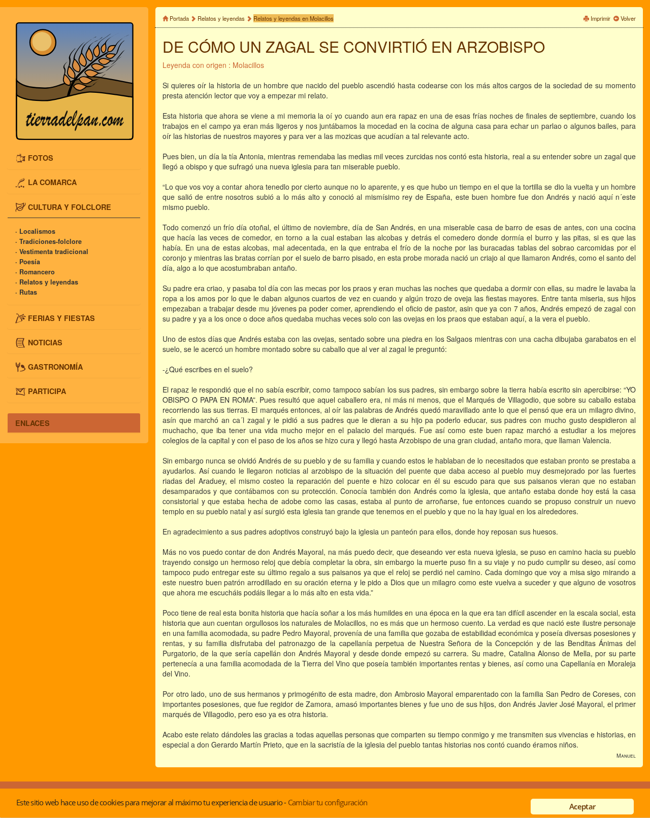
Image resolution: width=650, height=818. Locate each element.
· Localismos (35, 231)
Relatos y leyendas (221, 18)
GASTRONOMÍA (55, 366)
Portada (179, 18)
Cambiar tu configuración (327, 802)
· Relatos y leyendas (46, 282)
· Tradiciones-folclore (48, 241)
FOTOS (40, 158)
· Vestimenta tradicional (51, 251)
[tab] (74, 158)
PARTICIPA (47, 390)
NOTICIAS (45, 342)
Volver (628, 18)
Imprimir (600, 18)
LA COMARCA (52, 182)
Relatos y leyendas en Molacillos (293, 18)
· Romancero (35, 271)
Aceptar (582, 806)
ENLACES (32, 423)
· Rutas (26, 292)
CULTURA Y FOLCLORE (69, 206)
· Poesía (27, 261)
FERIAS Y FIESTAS (61, 317)
